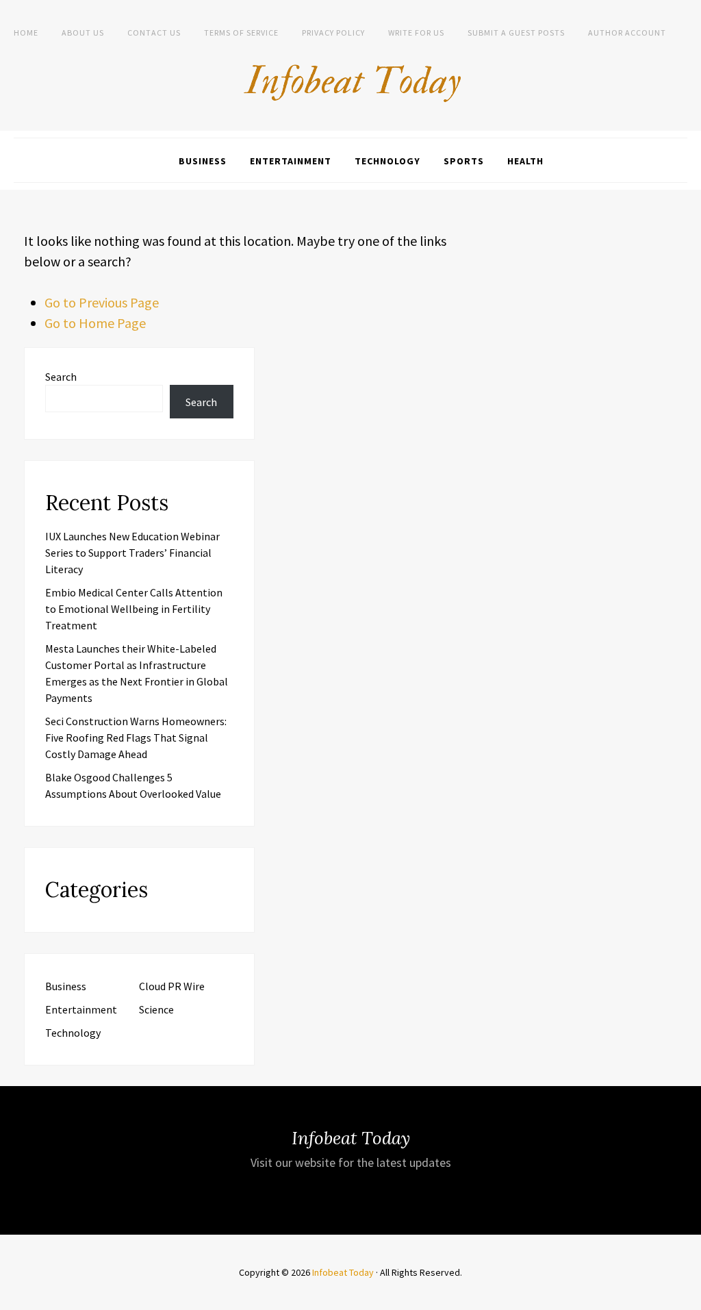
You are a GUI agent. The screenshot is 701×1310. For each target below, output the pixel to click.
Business (203, 161)
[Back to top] (687, 1296)
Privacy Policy (333, 32)
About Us (83, 32)
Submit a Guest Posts (516, 32)
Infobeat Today (343, 1272)
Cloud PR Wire (172, 986)
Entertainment (290, 161)
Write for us (416, 32)
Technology (387, 161)
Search (61, 376)
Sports (464, 161)
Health (525, 161)
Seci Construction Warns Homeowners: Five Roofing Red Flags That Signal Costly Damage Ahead (136, 737)
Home (26, 32)
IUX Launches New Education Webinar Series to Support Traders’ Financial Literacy (132, 552)
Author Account (627, 32)
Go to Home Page (95, 322)
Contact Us (154, 32)
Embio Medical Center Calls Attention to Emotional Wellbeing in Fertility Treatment (133, 608)
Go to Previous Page (101, 302)
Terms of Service (241, 32)
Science (156, 1009)
